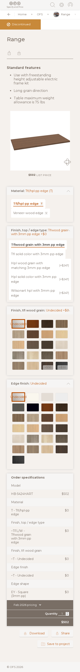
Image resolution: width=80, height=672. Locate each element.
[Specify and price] (15, 3)
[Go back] (9, 14)
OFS (40, 14)
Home (22, 14)
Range (65, 14)
